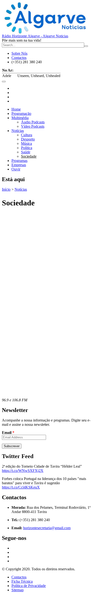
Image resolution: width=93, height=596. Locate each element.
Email (8, 433)
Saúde (25, 152)
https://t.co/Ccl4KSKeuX (21, 487)
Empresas (18, 165)
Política (26, 148)
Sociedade (28, 156)
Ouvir (15, 169)
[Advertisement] (46, 259)
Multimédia (20, 118)
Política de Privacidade (28, 586)
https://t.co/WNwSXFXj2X (22, 471)
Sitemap (17, 590)
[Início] (46, 18)
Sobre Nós (19, 53)
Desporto (28, 139)
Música (26, 143)
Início (6, 189)
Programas (19, 161)
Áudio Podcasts (33, 122)
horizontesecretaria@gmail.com (47, 528)
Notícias (17, 131)
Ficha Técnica (22, 581)
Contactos (18, 58)
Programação (21, 113)
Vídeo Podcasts (32, 126)
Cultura (26, 135)
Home (16, 109)
